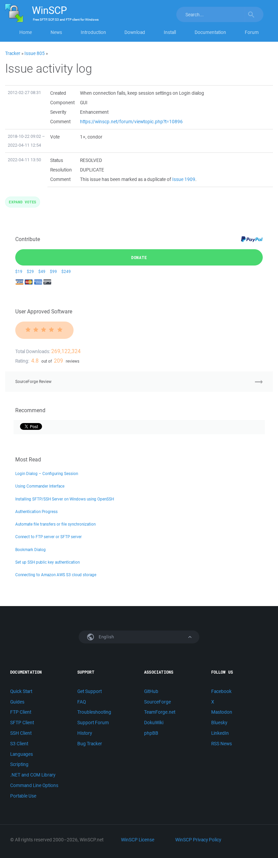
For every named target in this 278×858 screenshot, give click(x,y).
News (56, 32)
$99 (53, 271)
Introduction (93, 32)
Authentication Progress (36, 511)
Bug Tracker (89, 744)
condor (94, 137)
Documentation (210, 32)
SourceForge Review (33, 381)
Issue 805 (34, 53)
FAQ (81, 702)
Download (134, 32)
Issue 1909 (183, 179)
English (105, 637)
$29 (30, 271)
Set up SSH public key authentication (47, 562)
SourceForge (157, 702)
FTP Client (20, 712)
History (84, 733)
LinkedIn (220, 733)
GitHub (151, 691)
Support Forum (93, 722)
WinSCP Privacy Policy (198, 840)
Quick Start (21, 691)
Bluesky (219, 722)
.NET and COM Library (32, 775)
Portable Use (23, 796)
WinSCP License (137, 840)
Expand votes (22, 201)
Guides (17, 702)
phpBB (151, 733)
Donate (139, 257)
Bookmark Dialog (30, 549)
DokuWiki (153, 722)
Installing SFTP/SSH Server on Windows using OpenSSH (64, 498)
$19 (18, 271)
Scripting (19, 764)
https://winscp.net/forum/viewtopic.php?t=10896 (131, 121)
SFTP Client (22, 722)
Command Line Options (34, 785)
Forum (252, 32)
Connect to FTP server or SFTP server (48, 536)
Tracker (12, 53)
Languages (21, 754)
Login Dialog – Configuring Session (46, 473)
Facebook (221, 691)
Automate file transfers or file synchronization (55, 524)
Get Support (89, 691)
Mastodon (221, 712)
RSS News (221, 744)
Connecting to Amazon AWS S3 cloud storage (55, 574)
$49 (41, 271)
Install (170, 32)
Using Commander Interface (39, 486)
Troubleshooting (94, 712)
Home (25, 32)
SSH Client (21, 733)
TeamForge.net (159, 712)
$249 (66, 271)
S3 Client (19, 744)
